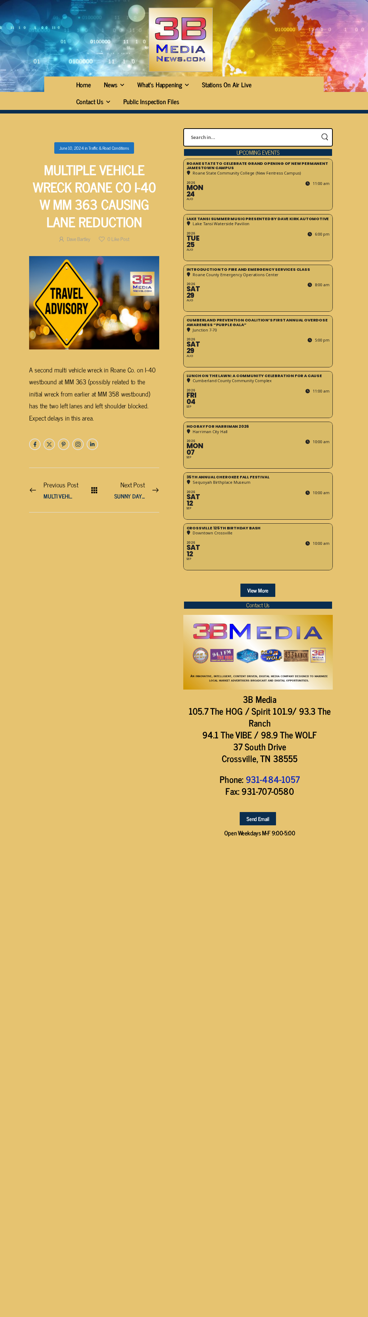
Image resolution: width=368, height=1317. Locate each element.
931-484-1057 (273, 779)
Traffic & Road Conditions (108, 148)
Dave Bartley (78, 239)
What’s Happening (159, 84)
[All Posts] (94, 489)
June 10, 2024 (71, 148)
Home (83, 84)
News (111, 84)
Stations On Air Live (226, 84)
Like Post (118, 239)
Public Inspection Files (151, 101)
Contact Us (90, 101)
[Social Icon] (35, 444)
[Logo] (180, 39)
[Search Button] (325, 137)
